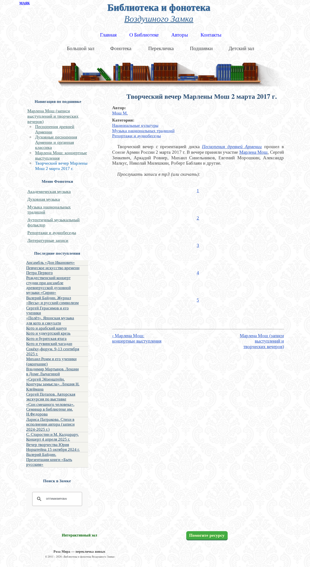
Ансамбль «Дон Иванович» (50, 262)
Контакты (211, 35)
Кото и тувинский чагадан (49, 343)
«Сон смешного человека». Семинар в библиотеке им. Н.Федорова (50, 409)
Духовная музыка (43, 199)
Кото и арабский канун (46, 328)
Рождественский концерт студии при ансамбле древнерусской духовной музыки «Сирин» (48, 285)
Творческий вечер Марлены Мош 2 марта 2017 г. (61, 166)
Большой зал (80, 48)
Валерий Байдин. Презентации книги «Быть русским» (49, 459)
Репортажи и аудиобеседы (51, 232)
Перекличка (161, 48)
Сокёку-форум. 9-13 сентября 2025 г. (52, 351)
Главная (108, 35)
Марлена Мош (253, 152)
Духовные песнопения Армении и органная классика (56, 142)
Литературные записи (47, 240)
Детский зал (241, 48)
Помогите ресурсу (207, 535)
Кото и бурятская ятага (46, 338)
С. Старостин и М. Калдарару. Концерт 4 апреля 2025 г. (52, 437)
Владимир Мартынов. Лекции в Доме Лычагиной (52, 371)
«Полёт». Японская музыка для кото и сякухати (50, 320)
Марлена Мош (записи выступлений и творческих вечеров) (52, 116)
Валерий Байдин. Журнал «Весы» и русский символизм (52, 300)
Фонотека (120, 48)
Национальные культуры (135, 125)
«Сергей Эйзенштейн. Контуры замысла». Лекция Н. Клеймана (52, 384)
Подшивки (201, 48)
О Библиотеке (144, 35)
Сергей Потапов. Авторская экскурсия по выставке (50, 396)
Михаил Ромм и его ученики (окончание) (51, 361)
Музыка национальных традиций (143, 130)
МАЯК (24, 3)
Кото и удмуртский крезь (48, 333)
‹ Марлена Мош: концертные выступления (137, 338)
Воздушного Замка (158, 18)
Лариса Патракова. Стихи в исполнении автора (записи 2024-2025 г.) (50, 424)
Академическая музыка (49, 191)
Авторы (179, 35)
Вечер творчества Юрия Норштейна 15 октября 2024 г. (53, 447)
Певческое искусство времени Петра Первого (52, 270)
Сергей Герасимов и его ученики (47, 310)
